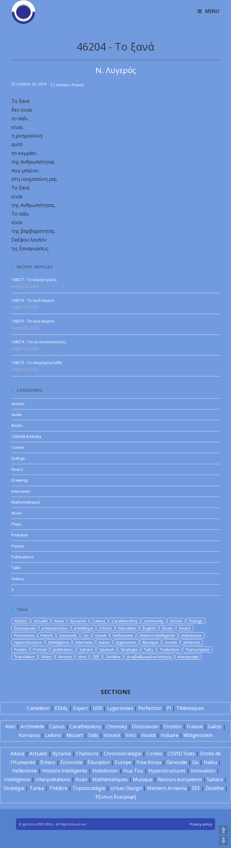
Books (17, 425)
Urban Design (126, 788)
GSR (97, 708)
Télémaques (190, 708)
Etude (167, 628)
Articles (62, 85)
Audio (16, 414)
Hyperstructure (28, 642)
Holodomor (191, 635)
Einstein (173, 726)
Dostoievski (24, 628)
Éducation (99, 762)
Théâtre (58, 788)
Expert (80, 708)
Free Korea (24, 635)
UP (223, 829)
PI (169, 708)
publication (63, 649)
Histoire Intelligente (157, 635)
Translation (24, 656)
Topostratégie (88, 788)
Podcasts (19, 535)
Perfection (150, 708)
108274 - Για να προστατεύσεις (38, 341)
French (47, 635)
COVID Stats (181, 753)
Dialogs (18, 458)
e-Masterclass (55, 628)
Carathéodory (85, 726)
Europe (123, 762)
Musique (151, 642)
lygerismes (126, 642)
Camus (98, 621)
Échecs (47, 762)
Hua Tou (133, 770)
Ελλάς (61, 708)
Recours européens (180, 779)
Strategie (129, 649)
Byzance (78, 621)
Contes (17, 447)
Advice (17, 753)
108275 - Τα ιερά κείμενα (32, 321)
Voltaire (169, 735)
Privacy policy (201, 824)
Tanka (36, 788)
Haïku (210, 762)
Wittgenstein (198, 735)
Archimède (32, 726)
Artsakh (41, 621)
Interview (83, 642)
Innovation (203, 770)
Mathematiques (25, 502)
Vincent (65, 656)
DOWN (223, 840)
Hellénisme (24, 770)
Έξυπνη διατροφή (115, 797)
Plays (16, 524)
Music (16, 513)
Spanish (106, 649)
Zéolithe (214, 788)
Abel (10, 726)
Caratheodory (124, 621)
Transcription (198, 649)
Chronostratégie (122, 753)
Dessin (176, 621)
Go (86, 635)
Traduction (169, 649)
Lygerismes (120, 708)
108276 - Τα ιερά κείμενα (32, 300)
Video (46, 656)
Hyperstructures (167, 770)
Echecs (105, 628)
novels (171, 642)
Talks (16, 567)
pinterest (191, 642)
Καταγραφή (188, 656)
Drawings (20, 480)
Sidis (93, 735)
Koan (81, 779)
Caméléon (38, 708)
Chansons (87, 753)
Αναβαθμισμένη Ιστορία (149, 656)
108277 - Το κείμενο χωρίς (34, 279)
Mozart (74, 735)
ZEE (96, 656)
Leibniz (53, 735)
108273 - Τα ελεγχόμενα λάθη (36, 362)
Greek (100, 635)
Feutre (185, 628)
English (149, 628)
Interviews (20, 491)
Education (127, 628)
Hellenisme (123, 635)
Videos (17, 578)
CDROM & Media (26, 436)
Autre (59, 621)
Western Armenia (166, 788)
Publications (22, 557)
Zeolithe (113, 656)
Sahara (86, 649)
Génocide (176, 762)
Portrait (40, 649)
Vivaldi (148, 735)
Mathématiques (110, 779)
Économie (71, 762)
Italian (104, 642)
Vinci (82, 656)
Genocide (68, 635)
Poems (78, 85)
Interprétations (52, 779)
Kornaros (29, 735)
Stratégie (14, 788)
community (154, 621)
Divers (17, 469)
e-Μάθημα (83, 628)
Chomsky (116, 726)
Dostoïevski (145, 726)
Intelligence (58, 642)
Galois (215, 726)
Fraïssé (195, 726)
